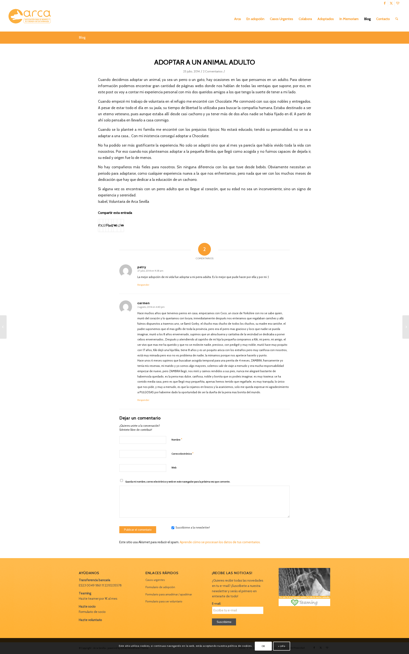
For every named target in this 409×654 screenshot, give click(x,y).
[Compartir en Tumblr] (112, 225)
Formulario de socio (92, 612)
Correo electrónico (182, 453)
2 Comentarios (213, 71)
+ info (281, 645)
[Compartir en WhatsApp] (104, 225)
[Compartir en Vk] (115, 225)
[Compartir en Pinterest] (107, 225)
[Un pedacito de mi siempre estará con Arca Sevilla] (405, 327)
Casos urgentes (155, 580)
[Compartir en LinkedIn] (109, 225)
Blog (82, 37)
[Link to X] (391, 3)
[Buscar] (397, 19)
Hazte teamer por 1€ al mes (98, 599)
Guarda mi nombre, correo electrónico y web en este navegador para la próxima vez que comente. (177, 481)
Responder (143, 284)
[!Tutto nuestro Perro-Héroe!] (3, 327)
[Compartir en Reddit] (119, 225)
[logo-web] (31, 19)
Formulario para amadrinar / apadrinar (168, 594)
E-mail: (216, 603)
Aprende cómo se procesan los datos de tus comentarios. (220, 542)
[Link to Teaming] (398, 3)
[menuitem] (237, 19)
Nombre (176, 439)
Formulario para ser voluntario (163, 601)
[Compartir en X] (101, 225)
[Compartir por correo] (122, 225)
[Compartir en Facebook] (99, 225)
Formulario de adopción (160, 587)
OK (263, 645)
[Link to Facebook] (385, 3)
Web (173, 467)
